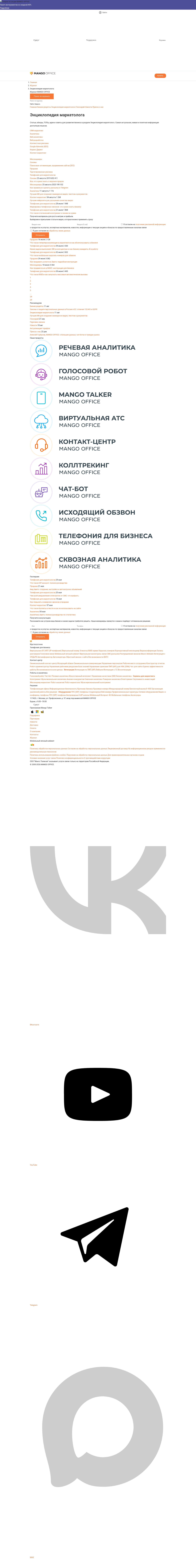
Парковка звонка (37, 322)
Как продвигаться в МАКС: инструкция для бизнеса (52, 268)
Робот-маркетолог (73, 682)
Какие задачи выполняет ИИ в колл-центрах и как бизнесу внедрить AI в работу (64, 249)
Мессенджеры (36, 159)
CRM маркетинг (36, 131)
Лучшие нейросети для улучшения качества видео (51, 200)
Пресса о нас (98, 107)
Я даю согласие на (51, 231)
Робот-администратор (39, 666)
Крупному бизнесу (85, 689)
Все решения (52, 692)
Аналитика (34, 134)
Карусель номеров (107, 651)
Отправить (40, 235)
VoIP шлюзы (84, 695)
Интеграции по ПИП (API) (85, 670)
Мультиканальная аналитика (54, 679)
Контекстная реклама (39, 143)
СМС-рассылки (113, 654)
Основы (33, 162)
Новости (88, 107)
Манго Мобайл (147, 654)
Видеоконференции (148, 651)
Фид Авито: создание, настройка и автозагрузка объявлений (56, 589)
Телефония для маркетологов (42, 175)
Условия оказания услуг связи (43, 758)
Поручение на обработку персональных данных (87, 755)
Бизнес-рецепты (44, 107)
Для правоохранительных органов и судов (126, 755)
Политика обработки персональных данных (48, 749)
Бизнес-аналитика (124, 676)
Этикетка (84, 651)
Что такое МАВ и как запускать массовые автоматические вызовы (59, 274)
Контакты (34, 734)
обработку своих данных (59, 231)
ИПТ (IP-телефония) (53, 651)
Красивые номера (101, 689)
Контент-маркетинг (38, 153)
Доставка (34, 725)
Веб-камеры (106, 692)
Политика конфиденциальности (69, 758)
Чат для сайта (136, 666)
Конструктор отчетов (155, 663)
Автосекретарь (59, 657)
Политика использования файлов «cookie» (48, 755)
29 (31, 300)
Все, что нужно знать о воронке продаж (47, 181)
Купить (160, 76)
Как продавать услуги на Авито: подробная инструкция (53, 262)
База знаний (83, 666)
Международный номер (119, 689)
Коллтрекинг (35, 679)
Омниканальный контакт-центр (43, 663)
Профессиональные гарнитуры (125, 692)
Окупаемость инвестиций (144, 679)
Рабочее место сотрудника (134, 663)
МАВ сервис (93, 651)
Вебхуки (99, 670)
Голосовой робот (37, 676)
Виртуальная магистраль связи (93, 654)
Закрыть (37, 104)
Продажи (34, 169)
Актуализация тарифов (40, 328)
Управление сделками (99, 666)
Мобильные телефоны (121, 695)
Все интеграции (124, 670)
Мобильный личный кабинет (67, 654)
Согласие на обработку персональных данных (87, 749)
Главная (33, 107)
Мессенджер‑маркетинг (40, 682)
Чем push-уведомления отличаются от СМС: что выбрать (54, 596)
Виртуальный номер (71, 651)
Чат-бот (48, 676)
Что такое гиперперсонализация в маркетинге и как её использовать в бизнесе (64, 243)
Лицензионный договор (118, 749)
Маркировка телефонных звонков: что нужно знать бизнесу (55, 207)
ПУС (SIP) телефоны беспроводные (64, 695)
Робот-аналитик (58, 682)
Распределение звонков (130, 654)
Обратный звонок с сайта (77, 657)
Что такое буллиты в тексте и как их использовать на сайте (55, 608)
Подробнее (4, 8)
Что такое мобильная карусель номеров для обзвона (53, 255)
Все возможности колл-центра (50, 670)
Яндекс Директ (36, 150)
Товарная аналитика (112, 679)
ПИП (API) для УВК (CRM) (119, 666)
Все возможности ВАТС (98, 657)
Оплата (33, 728)
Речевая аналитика (60, 676)
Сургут (36, 40)
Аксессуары (136, 695)
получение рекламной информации (151, 224)
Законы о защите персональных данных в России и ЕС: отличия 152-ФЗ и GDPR (63, 309)
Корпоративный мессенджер (127, 651)
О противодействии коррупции (97, 758)
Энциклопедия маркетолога (63, 107)
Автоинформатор (45, 657)
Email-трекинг (127, 679)
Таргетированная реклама (41, 172)
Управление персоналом (112, 663)
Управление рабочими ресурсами (63, 666)
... (30, 293)
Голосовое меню (47, 654)
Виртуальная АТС (37, 651)
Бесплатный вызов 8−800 (141, 689)
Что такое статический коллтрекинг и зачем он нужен (53, 213)
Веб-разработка (36, 140)
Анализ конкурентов (76, 679)
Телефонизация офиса (39, 689)
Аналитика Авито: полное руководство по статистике (52, 615)
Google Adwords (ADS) (39, 146)
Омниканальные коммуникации (88, 663)
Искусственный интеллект (80, 676)
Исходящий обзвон (65, 663)
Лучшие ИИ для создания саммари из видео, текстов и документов (58, 194)
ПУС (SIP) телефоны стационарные (86, 692)
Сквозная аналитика (94, 679)
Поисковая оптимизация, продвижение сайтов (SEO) (52, 165)
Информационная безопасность (63, 689)
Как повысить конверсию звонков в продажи (49, 602)
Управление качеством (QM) (104, 676)
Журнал (33, 738)
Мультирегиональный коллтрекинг (96, 682)
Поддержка (91, 40)
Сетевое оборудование (148, 692)
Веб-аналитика (36, 137)
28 (31, 297)
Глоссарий (80, 107)
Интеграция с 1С (110, 670)
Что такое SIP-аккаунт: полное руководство (48, 583)
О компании (35, 731)
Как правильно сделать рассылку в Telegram (49, 188)
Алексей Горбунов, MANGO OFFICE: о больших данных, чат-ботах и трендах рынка (64, 335)
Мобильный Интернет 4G (100, 695)
